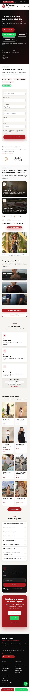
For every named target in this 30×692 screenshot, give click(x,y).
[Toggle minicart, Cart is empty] (27, 6)
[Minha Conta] (24, 6)
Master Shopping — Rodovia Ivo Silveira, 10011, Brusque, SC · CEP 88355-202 (14, 644)
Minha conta (18, 668)
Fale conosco (5, 680)
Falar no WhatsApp (9, 34)
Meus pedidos (18, 670)
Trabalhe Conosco (6, 684)
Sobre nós (4, 678)
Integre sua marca (6, 687)
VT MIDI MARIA (6, 419)
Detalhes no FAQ (14, 386)
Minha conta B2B (19, 664)
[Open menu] (17, 6)
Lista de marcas (14, 315)
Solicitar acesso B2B (7, 689)
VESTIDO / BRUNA (20, 419)
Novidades (4, 670)
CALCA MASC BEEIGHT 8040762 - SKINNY (7, 446)
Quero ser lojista (8, 29)
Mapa (4, 646)
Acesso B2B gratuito (20, 1)
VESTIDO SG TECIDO (7, 498)
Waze (7, 646)
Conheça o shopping (9, 39)
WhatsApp (14, 618)
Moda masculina (5, 668)
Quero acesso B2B (14, 509)
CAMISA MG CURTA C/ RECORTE (20, 499)
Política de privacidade (7, 682)
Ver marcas (22, 34)
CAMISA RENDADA (20, 444)
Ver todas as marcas (7, 153)
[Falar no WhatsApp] (26, 684)
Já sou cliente (14, 623)
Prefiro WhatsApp (6, 85)
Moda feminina (5, 666)
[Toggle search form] (21, 6)
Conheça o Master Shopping (14, 227)
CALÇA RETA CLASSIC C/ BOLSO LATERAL (21, 473)
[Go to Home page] (8, 6)
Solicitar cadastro (14, 613)
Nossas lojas (4, 664)
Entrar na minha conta (8, 656)
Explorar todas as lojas (14, 310)
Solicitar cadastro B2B (20, 666)
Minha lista (17, 672)
